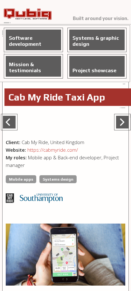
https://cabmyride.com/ (52, 150)
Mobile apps (21, 179)
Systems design (58, 179)
